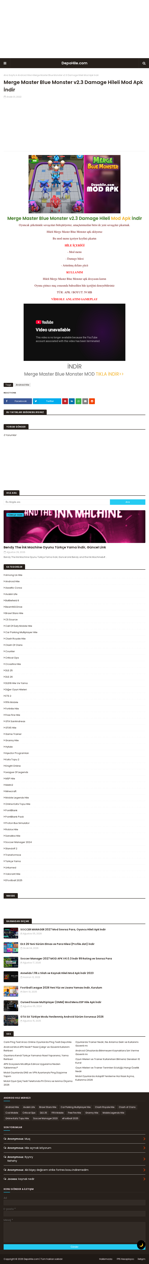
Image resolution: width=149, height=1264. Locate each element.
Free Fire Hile (12, 715)
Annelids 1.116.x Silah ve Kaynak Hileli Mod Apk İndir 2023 (57, 973)
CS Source (11, 619)
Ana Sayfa (9, 75)
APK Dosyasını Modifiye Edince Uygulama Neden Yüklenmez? (32, 1065)
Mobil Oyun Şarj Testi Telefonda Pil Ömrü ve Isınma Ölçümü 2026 (38, 1082)
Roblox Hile (11, 829)
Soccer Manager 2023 (45, 1118)
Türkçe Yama (13, 861)
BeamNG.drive (13, 607)
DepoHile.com (74, 63)
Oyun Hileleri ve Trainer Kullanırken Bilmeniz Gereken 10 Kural (107, 1060)
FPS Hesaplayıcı (125, 1259)
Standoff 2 (11, 848)
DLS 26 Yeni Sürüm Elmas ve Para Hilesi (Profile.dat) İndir (57, 944)
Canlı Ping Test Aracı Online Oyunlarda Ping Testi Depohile (38, 1042)
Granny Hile (12, 740)
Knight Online (13, 766)
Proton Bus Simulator (17, 823)
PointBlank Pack (14, 816)
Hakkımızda (105, 1259)
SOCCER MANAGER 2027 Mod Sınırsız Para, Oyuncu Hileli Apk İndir (63, 929)
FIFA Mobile (11, 702)
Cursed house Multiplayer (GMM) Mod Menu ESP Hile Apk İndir (60, 1002)
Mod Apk (121, 218)
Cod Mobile (11, 1112)
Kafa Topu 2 (12, 759)
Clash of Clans (14, 645)
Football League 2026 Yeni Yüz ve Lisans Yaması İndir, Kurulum (61, 987)
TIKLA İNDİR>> (110, 374)
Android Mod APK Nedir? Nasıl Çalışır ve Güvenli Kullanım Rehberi (37, 1048)
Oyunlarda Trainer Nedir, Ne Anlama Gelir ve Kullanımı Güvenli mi (106, 1043)
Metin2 (9, 785)
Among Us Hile (13, 575)
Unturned (10, 867)
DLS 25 (9, 670)
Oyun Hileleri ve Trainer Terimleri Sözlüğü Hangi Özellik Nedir (107, 1069)
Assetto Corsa (13, 587)
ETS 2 (8, 696)
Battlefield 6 (12, 600)
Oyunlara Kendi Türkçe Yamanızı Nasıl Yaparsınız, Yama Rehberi (36, 1057)
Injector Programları (17, 753)
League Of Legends (16, 772)
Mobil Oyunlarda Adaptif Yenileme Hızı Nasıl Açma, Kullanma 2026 (104, 1078)
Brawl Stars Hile (14, 613)
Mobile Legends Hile (17, 797)
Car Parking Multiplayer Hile (21, 632)
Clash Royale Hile (15, 638)
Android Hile (24, 75)
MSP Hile (10, 778)
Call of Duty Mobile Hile (18, 626)
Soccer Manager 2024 (18, 842)
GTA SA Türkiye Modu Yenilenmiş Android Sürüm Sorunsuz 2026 (62, 1017)
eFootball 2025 (13, 880)
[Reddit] (92, 401)
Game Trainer (13, 734)
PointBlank (11, 810)
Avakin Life (11, 594)
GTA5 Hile (10, 727)
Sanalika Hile (12, 836)
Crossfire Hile (13, 664)
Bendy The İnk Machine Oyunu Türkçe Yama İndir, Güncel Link (55, 547)
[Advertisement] (74, 29)
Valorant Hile (12, 874)
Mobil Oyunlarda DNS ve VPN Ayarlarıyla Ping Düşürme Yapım (35, 1074)
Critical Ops (12, 657)
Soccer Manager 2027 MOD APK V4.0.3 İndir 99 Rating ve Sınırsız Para (66, 958)
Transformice (13, 855)
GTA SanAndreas (15, 721)
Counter (10, 651)
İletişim (141, 1259)
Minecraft (10, 791)
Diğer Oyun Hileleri (16, 689)
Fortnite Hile (12, 708)
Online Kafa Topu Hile (17, 804)
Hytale (9, 746)
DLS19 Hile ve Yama (16, 683)
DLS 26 (9, 677)
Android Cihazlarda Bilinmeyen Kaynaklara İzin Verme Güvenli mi (107, 1052)
